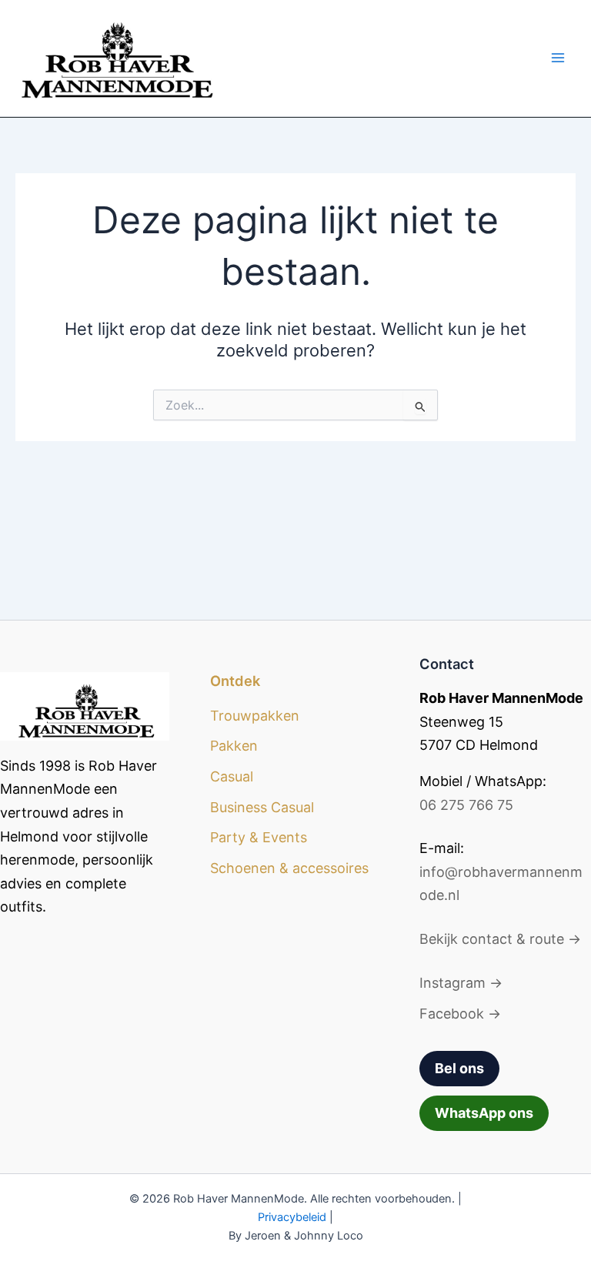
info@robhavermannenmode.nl (501, 884)
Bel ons (459, 1068)
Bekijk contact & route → (500, 939)
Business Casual (262, 807)
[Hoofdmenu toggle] (557, 58)
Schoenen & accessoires (289, 868)
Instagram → (461, 983)
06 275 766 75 (466, 805)
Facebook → (460, 1013)
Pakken (234, 746)
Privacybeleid (292, 1217)
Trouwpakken (254, 716)
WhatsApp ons (484, 1113)
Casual (231, 776)
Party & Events (258, 837)
